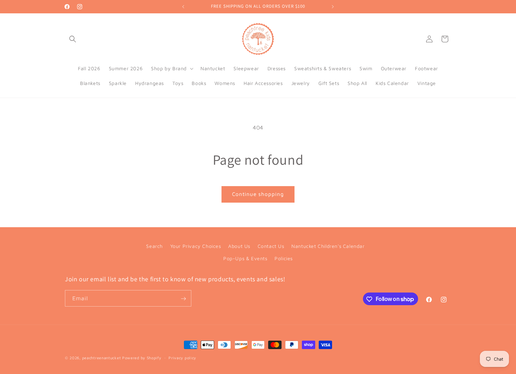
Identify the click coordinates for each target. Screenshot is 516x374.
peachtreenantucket (101, 357)
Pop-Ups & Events (245, 258)
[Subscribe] (183, 298)
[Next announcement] (332, 6)
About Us (239, 246)
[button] (72, 39)
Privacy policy (182, 357)
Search (154, 246)
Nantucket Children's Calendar (327, 246)
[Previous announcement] (183, 6)
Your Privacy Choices (195, 246)
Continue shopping (258, 194)
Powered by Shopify (141, 357)
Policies (283, 258)
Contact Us (271, 246)
